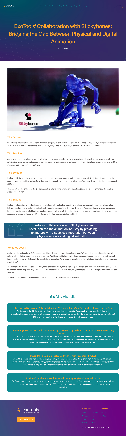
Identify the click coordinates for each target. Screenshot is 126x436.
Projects (61, 6)
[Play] (63, 99)
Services (55, 6)
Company (69, 6)
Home (41, 6)
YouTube (104, 416)
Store (81, 6)
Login (86, 6)
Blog (75, 6)
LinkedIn (104, 413)
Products (48, 6)
